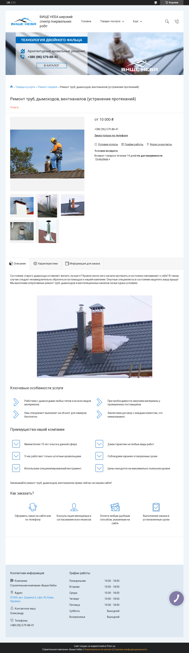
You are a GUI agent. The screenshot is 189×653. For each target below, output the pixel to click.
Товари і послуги (110, 21)
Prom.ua (111, 646)
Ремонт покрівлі (47, 87)
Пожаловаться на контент (98, 649)
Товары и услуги (25, 87)
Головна (86, 21)
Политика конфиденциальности (130, 649)
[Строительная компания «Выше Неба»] (23, 21)
